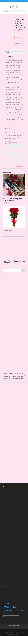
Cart (5, 598)
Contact (5, 593)
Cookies (16, 627)
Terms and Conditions (8, 591)
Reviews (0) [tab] (6, 52)
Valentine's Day (17, 44)
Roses (23, 43)
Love (21, 43)
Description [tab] (6, 50)
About (5, 595)
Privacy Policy (7, 588)
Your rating (7, 141)
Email (6, 158)
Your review (8, 143)
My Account (6, 596)
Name (6, 151)
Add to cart (19, 38)
